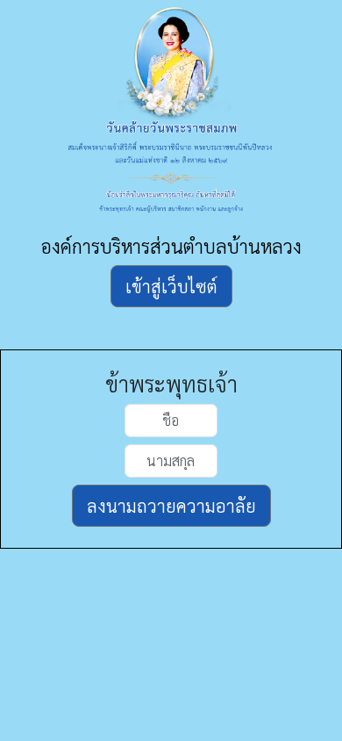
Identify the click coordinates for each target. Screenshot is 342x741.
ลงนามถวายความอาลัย (171, 505)
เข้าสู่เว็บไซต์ (171, 286)
